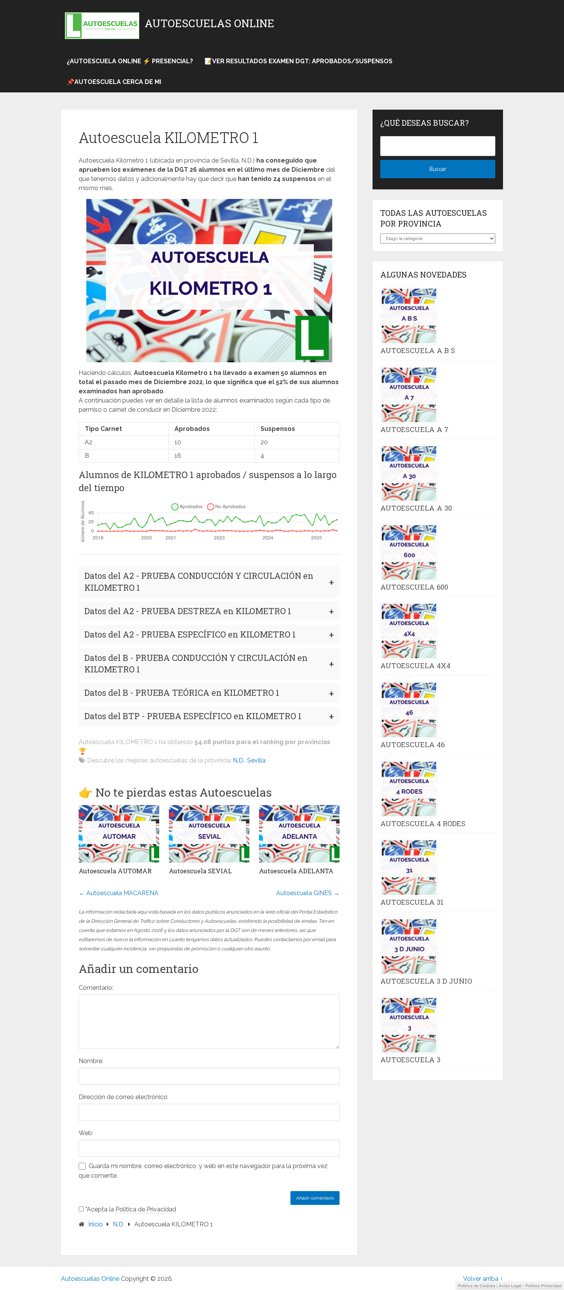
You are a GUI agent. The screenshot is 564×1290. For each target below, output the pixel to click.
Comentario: (96, 987)
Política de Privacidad (145, 1209)
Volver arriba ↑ (483, 1278)
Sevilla (256, 760)
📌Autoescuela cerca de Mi (114, 81)
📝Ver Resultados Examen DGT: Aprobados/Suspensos (298, 61)
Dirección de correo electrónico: (123, 1097)
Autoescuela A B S (417, 350)
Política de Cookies (476, 1285)
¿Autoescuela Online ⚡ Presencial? (130, 61)
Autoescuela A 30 (416, 508)
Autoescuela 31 (412, 902)
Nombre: (91, 1061)
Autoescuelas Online (209, 23)
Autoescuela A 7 (414, 429)
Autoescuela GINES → (308, 893)
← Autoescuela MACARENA (118, 893)
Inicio (95, 1224)
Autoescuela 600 (414, 587)
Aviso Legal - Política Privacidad (530, 1285)
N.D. (238, 760)
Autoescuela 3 (410, 1059)
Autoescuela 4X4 (415, 665)
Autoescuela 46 (412, 744)
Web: (86, 1133)
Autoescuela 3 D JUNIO (426, 981)
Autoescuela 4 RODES (422, 823)
